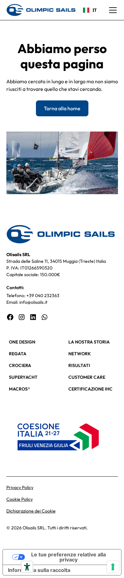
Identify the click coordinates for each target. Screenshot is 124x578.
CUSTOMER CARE (86, 377)
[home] (41, 10)
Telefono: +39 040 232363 (32, 295)
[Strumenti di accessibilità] (27, 567)
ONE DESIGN (22, 342)
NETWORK (79, 354)
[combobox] (89, 10)
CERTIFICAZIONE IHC (90, 389)
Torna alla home (62, 108)
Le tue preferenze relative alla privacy (68, 557)
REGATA (17, 354)
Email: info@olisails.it (26, 302)
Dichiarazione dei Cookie (31, 511)
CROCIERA (20, 365)
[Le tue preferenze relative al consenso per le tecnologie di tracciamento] (113, 567)
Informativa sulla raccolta (39, 570)
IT (95, 10)
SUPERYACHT (23, 377)
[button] (111, 10)
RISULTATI (79, 365)
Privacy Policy (19, 487)
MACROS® (19, 389)
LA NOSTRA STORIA (89, 342)
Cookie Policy (19, 499)
